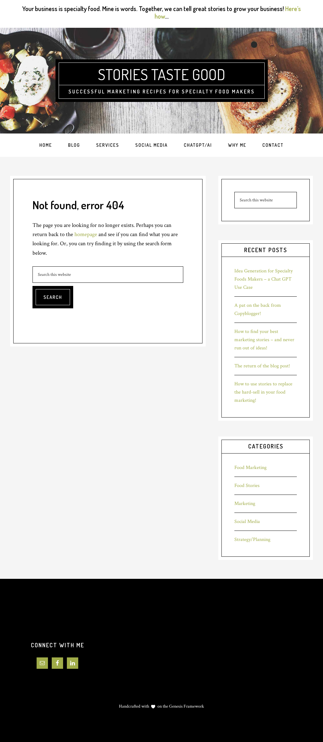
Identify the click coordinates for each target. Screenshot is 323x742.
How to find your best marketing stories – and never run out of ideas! (264, 339)
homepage (85, 234)
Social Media (247, 521)
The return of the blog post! (262, 366)
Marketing (244, 503)
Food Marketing (250, 467)
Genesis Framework (186, 706)
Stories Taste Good (161, 74)
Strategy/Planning (252, 539)
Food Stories (247, 485)
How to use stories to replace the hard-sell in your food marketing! (263, 392)
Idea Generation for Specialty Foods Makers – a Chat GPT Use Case (263, 279)
